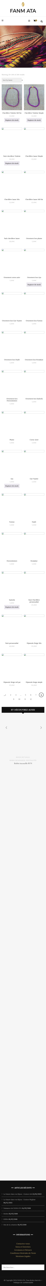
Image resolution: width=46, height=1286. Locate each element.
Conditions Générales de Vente (23, 1253)
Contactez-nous (23, 1244)
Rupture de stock (11, 120)
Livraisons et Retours (23, 1250)
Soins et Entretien (23, 1247)
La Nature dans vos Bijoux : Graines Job (17, 1194)
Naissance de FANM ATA (12, 1208)
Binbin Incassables (17, 760)
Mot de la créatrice (10, 1225)
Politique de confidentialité (23, 1283)
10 (19, 699)
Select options (34, 585)
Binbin (5, 1214)
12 (31, 699)
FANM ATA (23, 11)
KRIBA (5, 1219)
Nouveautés (31, 760)
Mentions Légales (23, 1256)
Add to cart (12, 424)
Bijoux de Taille (23, 757)
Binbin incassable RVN (23, 763)
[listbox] (23, 946)
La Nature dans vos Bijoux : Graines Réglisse (19, 1200)
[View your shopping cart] (34, 21)
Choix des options (34, 139)
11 (25, 699)
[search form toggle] (42, 21)
